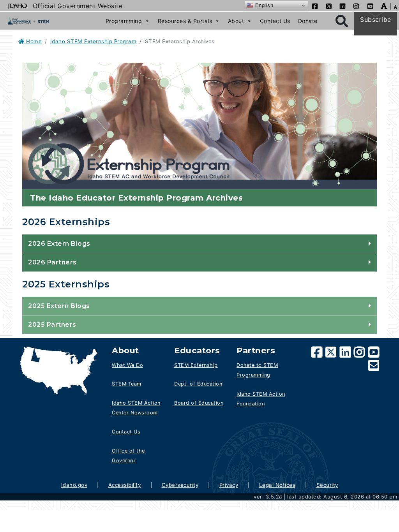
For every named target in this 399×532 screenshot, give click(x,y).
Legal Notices (277, 485)
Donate (308, 21)
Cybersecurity (180, 485)
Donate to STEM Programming (257, 370)
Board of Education (198, 403)
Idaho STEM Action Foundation (261, 399)
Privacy (228, 485)
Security (327, 485)
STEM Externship (196, 365)
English (263, 5)
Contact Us (275, 21)
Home (33, 41)
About (236, 21)
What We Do (127, 365)
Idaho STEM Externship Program (93, 41)
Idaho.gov (74, 485)
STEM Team (126, 384)
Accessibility (124, 485)
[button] (384, 5)
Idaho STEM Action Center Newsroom (136, 408)
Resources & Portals (185, 21)
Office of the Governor (128, 456)
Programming (124, 21)
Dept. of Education (198, 384)
